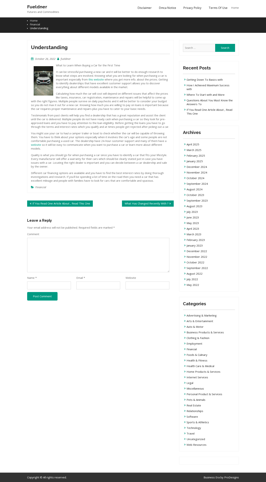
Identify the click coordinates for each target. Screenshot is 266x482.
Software (192, 416)
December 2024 (197, 167)
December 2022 (197, 251)
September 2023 (197, 200)
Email (80, 278)
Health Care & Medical (200, 366)
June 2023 (193, 217)
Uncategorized (196, 439)
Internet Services (197, 377)
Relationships (195, 411)
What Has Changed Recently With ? (146, 203)
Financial (40, 187)
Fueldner (37, 6)
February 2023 (196, 240)
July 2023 (192, 212)
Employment (194, 343)
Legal (190, 383)
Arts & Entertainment (200, 321)
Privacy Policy (192, 8)
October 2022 (195, 262)
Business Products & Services (205, 332)
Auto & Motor (195, 326)
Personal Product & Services (204, 394)
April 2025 (193, 144)
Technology (194, 428)
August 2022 (194, 273)
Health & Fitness (197, 360)
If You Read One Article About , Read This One (61, 203)
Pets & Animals (196, 400)
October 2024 (195, 178)
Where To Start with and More (206, 94)
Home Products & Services (203, 371)
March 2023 (194, 234)
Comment (33, 234)
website (36, 144)
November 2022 (197, 256)
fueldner (66, 59)
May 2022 (193, 285)
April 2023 (193, 228)
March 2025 (194, 150)
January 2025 (195, 161)
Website (131, 278)
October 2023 (195, 195)
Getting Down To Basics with (205, 79)
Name (32, 278)
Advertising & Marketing (202, 315)
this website (96, 79)
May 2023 (193, 223)
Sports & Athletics (198, 422)
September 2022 (197, 268)
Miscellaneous (195, 388)
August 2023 (194, 206)
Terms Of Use (218, 8)
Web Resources (196, 444)
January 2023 (195, 245)
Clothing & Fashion (198, 338)
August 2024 (194, 189)
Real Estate (194, 405)
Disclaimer (145, 8)
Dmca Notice (167, 8)
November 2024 (197, 172)
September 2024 (197, 183)
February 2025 (196, 155)
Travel (191, 433)
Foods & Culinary (197, 355)
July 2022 (192, 279)
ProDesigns (231, 477)
